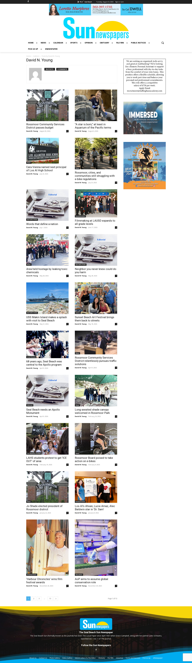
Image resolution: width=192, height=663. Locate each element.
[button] (162, 43)
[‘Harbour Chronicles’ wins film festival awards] (47, 548)
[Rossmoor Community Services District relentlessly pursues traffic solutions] (96, 342)
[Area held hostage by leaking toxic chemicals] (47, 250)
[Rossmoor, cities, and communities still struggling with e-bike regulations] (96, 153)
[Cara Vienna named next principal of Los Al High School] (47, 151)
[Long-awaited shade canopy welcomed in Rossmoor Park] (96, 390)
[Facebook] (95, 649)
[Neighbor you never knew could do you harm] (96, 250)
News (29, 120)
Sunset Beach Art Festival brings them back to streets (94, 319)
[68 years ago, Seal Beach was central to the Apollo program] (47, 344)
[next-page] (56, 598)
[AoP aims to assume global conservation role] (96, 548)
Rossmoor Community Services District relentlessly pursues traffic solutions (96, 361)
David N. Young (32, 131)
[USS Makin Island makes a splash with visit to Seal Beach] (47, 298)
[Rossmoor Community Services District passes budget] (47, 105)
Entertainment (80, 216)
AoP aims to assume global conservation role (91, 581)
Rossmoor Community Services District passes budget (45, 126)
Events (78, 313)
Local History (31, 357)
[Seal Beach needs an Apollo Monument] (47, 390)
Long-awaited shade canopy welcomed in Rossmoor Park (92, 411)
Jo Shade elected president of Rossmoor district (44, 508)
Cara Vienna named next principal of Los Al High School (46, 169)
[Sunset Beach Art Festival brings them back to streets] (96, 298)
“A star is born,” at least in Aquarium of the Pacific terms (93, 126)
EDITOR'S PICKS (32, 220)
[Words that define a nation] (47, 205)
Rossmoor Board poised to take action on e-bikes (94, 459)
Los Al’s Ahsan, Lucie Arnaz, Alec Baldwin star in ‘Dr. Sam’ (95, 508)
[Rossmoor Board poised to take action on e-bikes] (96, 439)
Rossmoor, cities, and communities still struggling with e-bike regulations (95, 176)
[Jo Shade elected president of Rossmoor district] (47, 487)
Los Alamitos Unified (34, 453)
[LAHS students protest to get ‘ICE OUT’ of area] (47, 439)
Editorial (30, 405)
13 (50, 598)
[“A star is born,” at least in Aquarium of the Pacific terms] (96, 105)
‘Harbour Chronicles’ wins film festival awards (44, 581)
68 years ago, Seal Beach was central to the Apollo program (44, 363)
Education (79, 575)
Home (28, 56)
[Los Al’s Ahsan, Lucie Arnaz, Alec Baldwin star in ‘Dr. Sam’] (96, 487)
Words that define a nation (42, 224)
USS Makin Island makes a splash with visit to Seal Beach (46, 319)
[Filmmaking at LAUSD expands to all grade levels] (96, 203)
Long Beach (79, 120)
